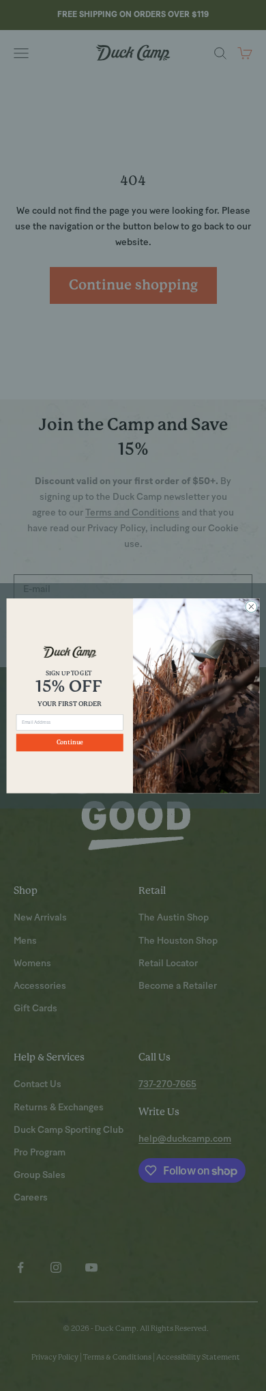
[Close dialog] (251, 607)
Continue (70, 743)
